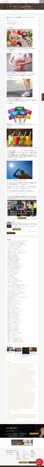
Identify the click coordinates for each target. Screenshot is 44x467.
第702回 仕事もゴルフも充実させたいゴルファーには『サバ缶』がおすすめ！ (17, 309)
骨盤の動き (17, 409)
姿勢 (15, 398)
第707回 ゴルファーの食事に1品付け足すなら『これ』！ (14, 307)
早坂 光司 (9, 416)
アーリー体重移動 (23, 368)
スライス (19, 382)
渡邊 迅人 (34, 416)
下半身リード (28, 393)
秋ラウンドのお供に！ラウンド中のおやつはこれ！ (13, 273)
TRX (19, 365)
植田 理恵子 (13, 416)
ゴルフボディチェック (23, 376)
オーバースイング (29, 370)
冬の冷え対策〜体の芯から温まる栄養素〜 (12, 262)
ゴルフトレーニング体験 (10, 376)
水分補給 (12, 401)
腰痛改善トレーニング (13, 406)
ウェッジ (28, 368)
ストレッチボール (14, 382)
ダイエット (12, 384)
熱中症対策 (22, 401)
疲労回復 (33, 401)
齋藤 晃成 (13, 419)
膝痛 (26, 406)
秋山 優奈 (13, 417)
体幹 (8, 395)
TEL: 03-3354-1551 (9, 452)
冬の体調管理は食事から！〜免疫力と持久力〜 (13, 258)
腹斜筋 (19, 406)
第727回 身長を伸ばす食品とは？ (11, 298)
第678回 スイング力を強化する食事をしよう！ (13, 321)
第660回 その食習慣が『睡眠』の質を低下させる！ (13, 329)
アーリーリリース (17, 368)
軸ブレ (22, 407)
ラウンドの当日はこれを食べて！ (11, 270)
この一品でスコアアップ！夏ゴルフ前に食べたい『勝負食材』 (15, 280)
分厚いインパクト (30, 395)
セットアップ (28, 382)
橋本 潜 (18, 416)
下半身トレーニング (22, 393)
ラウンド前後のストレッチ (18, 390)
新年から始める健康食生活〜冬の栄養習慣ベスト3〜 (14, 260)
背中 (26, 404)
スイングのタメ (10, 381)
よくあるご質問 (29, 2)
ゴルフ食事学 (13, 414)
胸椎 (29, 404)
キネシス (34, 370)
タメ (8, 384)
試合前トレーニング (30, 406)
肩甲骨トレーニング (22, 404)
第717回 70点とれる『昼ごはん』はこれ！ (12, 302)
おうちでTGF (26, 365)
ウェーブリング (17, 370)
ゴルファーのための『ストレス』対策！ (12, 278)
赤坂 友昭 (30, 417)
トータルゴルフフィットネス (6, 2)
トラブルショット (33, 384)
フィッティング (17, 387)
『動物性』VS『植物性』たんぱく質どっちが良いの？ (14, 281)
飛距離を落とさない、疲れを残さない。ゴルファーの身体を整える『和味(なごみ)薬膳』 (18, 240)
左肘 (22, 398)
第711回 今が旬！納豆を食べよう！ (12, 305)
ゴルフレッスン (30, 376)
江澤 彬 (21, 416)
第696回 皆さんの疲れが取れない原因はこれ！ (13, 312)
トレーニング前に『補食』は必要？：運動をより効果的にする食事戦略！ (16, 284)
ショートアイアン (23, 379)
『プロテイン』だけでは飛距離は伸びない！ (13, 277)
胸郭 (33, 404)
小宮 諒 (26, 414)
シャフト (9, 379)
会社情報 (33, 2)
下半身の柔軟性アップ (10, 393)
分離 (34, 395)
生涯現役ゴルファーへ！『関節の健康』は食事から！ (14, 279)
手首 (33, 398)
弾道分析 (29, 398)
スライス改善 (24, 382)
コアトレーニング (10, 373)
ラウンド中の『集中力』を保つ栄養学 (12, 274)
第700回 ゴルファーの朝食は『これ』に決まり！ (13, 310)
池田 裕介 (25, 416)
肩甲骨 (17, 404)
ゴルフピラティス (17, 376)
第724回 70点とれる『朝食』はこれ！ (12, 299)
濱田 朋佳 (9, 417)
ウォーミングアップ (23, 370)
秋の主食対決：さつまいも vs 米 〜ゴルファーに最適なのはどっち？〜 (16, 265)
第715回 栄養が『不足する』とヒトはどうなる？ (13, 303)
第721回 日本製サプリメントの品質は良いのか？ (13, 300)
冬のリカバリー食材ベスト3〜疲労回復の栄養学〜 (13, 261)
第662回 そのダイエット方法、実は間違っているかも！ (14, 328)
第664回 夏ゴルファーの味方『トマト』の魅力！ (13, 327)
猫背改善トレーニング (28, 401)
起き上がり (15, 407)
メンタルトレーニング (10, 390)
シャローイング (14, 379)
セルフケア (33, 382)
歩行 (8, 401)
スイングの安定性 (21, 381)
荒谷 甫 (17, 417)
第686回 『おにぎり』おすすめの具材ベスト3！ (13, 317)
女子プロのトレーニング (10, 398)
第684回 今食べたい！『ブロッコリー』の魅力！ (13, 318)
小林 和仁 (30, 414)
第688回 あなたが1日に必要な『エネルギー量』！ (13, 316)
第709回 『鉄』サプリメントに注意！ (12, 306)
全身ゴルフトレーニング (23, 395)
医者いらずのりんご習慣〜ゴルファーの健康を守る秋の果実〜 (15, 267)
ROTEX (9, 365)
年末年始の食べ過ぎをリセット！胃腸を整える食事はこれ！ (14, 259)
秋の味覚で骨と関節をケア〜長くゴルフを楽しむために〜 (14, 271)
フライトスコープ (28, 387)
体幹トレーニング (13, 395)
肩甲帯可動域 (13, 404)
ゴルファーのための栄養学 (28, 373)
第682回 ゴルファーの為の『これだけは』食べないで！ (14, 319)
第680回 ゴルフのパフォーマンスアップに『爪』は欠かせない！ (15, 320)
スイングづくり (33, 379)
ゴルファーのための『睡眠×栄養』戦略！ (12, 283)
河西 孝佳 (30, 416)
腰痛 (8, 406)
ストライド (30, 381)
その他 (9, 414)
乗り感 (33, 393)
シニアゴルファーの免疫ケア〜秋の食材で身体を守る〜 (14, 269)
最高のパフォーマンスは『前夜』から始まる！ (13, 272)
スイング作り (26, 381)
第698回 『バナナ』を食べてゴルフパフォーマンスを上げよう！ (15, 311)
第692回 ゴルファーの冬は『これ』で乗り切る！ (13, 314)
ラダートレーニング (24, 390)
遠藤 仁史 (34, 417)
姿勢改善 (19, 398)
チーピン (28, 384)
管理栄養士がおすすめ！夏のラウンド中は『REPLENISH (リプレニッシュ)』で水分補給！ (18, 285)
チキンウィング (17, 384)
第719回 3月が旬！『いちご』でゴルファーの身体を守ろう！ (15, 301)
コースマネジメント (15, 373)
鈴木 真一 (9, 419)
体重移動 (18, 395)
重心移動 (25, 407)
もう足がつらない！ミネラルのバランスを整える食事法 (14, 263)
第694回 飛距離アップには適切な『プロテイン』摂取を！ (14, 313)
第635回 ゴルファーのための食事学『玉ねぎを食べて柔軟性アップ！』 (16, 342)
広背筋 (26, 398)
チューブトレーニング (23, 384)
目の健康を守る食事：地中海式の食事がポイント (13, 255)
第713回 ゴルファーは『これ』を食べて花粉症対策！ (14, 304)
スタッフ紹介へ (16, 229)
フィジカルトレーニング (10, 387)
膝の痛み (22, 406)
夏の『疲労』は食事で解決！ (11, 275)
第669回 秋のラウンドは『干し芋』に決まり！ (13, 325)
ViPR (22, 365)
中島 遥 (8, 239)
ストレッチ (9, 382)
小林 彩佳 (35, 414)
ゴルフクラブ (34, 373)
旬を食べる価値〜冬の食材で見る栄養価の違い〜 (13, 264)
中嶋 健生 (22, 414)
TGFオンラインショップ (14, 365)
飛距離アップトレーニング (11, 409)
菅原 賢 (21, 417)
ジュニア (28, 379)
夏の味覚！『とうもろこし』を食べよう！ (12, 282)
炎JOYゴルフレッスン (17, 401)
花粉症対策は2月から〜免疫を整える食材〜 (13, 256)
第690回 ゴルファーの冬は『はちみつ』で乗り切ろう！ (14, 315)
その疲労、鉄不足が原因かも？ (11, 276)
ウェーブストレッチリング (11, 370)
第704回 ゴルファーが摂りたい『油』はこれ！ (13, 308)
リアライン (29, 390)
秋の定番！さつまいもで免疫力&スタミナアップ (13, 268)
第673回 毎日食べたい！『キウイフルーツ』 (13, 323)
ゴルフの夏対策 (22, 373)
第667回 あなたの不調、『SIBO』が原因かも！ (13, 326)
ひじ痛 (31, 365)
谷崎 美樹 (25, 417)
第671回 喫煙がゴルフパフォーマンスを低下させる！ (14, 324)
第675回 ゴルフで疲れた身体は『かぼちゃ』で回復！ (14, 322)
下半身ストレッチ (16, 393)
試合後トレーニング (10, 407)
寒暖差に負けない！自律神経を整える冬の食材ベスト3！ (14, 257)
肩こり (9, 404)
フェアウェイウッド (22, 387)
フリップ (33, 387)
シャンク (18, 379)
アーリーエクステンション (11, 368)
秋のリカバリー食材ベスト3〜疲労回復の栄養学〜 (13, 266)
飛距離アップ (30, 407)
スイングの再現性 (15, 381)
